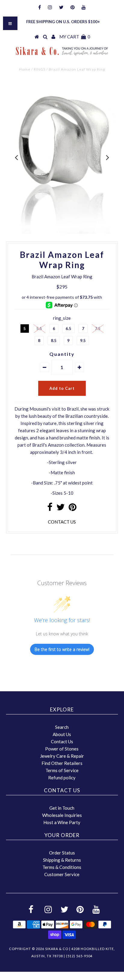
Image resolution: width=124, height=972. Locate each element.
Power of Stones (62, 748)
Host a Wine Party (61, 822)
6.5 (68, 328)
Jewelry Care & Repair (62, 756)
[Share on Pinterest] (72, 508)
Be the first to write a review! (62, 649)
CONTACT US (62, 521)
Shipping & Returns (62, 860)
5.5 (39, 328)
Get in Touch (61, 808)
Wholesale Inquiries (62, 815)
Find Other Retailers (62, 763)
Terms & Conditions (61, 867)
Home (24, 69)
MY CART (74, 36)
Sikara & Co (56, 949)
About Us (62, 734)
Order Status (62, 852)
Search (62, 727)
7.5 (98, 328)
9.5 (83, 340)
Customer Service (61, 874)
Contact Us (62, 741)
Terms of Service (62, 770)
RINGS (39, 69)
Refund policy (62, 777)
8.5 (54, 340)
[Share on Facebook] (49, 508)
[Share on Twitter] (60, 508)
